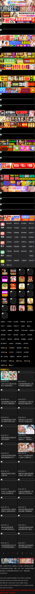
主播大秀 (22, 335)
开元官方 (11, 352)
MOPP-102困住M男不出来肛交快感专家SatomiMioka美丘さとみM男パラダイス (8, 494)
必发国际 (30, 339)
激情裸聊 (19, 348)
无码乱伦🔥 (4, 352)
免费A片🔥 (19, 361)
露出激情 (16, 251)
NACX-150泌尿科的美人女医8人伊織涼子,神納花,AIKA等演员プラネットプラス (25, 458)
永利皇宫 (25, 343)
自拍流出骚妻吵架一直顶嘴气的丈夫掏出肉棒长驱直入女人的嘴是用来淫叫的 (25, 494)
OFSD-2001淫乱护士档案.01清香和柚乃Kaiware (9, 385)
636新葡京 (12, 348)
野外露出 (31, 237)
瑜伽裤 (24, 246)
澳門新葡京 (18, 343)
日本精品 (16, 228)
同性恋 (31, 256)
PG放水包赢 (24, 330)
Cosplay (24, 228)
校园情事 (16, 260)
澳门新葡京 (4, 343)
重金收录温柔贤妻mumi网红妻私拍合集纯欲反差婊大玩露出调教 (8, 530)
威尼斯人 (3, 321)
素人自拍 (31, 228)
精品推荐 (9, 223)
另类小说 (9, 265)
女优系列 (16, 242)
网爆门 (31, 251)
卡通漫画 (9, 251)
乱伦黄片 (3, 339)
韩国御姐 (16, 232)
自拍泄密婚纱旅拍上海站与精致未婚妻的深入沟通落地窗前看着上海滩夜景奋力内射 (25, 386)
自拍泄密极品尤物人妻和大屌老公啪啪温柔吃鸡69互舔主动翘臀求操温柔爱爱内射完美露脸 (8, 404)
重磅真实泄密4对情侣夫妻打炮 (8, 474)
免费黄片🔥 (4, 365)
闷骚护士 (31, 246)
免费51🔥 (26, 348)
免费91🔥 (11, 361)
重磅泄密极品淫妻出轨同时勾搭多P (8, 438)
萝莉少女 (31, 223)
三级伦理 (9, 228)
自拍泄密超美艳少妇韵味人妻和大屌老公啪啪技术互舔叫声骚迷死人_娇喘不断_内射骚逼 (8, 422)
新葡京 (28, 326)
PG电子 (3, 326)
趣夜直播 (16, 339)
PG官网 (10, 321)
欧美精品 (23, 223)
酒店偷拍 (16, 335)
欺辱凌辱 (9, 237)
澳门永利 (29, 321)
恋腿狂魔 (31, 242)
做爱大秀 (19, 356)
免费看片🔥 (4, 348)
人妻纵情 (23, 260)
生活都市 (9, 260)
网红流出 (23, 237)
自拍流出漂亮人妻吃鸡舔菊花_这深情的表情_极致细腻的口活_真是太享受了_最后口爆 (8, 512)
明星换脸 (16, 246)
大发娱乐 (11, 343)
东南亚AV (31, 232)
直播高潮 (31, 330)
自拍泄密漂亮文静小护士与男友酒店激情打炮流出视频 (8, 547)
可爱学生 (23, 242)
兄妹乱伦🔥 (27, 361)
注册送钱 (9, 326)
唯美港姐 (23, 232)
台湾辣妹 (9, 232)
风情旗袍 (9, 246)
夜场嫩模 (23, 339)
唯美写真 (23, 251)
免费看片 (12, 356)
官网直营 (22, 321)
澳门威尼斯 (4, 361)
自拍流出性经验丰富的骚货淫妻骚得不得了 (8, 456)
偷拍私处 (10, 339)
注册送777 (16, 326)
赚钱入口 (11, 365)
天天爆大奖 (19, 352)
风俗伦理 (31, 260)
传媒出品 (9, 256)
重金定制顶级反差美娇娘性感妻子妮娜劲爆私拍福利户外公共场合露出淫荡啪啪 (25, 512)
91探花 (16, 237)
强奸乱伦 (16, 223)
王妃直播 (29, 335)
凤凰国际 (16, 330)
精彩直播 (3, 335)
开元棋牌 (16, 321)
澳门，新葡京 (4, 356)
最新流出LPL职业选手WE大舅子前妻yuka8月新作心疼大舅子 (26, 421)
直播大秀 (25, 356)
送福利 (23, 326)
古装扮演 (9, 242)
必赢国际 (10, 330)
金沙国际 (26, 352)
